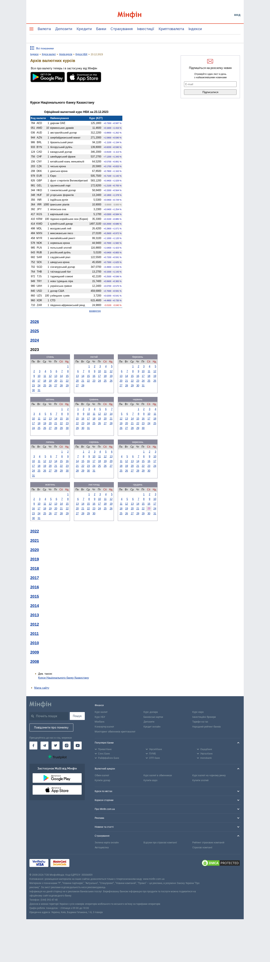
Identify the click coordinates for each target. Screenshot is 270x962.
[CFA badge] (80, 864)
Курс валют (101, 712)
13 (55, 376)
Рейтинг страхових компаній (208, 842)
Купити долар (102, 780)
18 (44, 380)
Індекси (195, 29)
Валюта (44, 29)
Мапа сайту (41, 687)
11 (44, 376)
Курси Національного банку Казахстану (63, 677)
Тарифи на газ (200, 721)
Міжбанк (99, 721)
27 (55, 385)
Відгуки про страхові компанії (160, 842)
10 (39, 376)
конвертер (95, 311)
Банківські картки (153, 717)
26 (50, 385)
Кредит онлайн (151, 726)
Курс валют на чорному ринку (209, 775)
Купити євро (150, 780)
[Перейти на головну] (135, 14)
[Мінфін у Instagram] (67, 745)
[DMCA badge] (221, 863)
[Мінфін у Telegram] (44, 745)
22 (67, 380)
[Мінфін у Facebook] (33, 745)
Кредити (84, 29)
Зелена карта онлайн (107, 842)
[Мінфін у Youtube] (78, 745)
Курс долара (150, 712)
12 (50, 376)
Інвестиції (145, 29)
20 (55, 380)
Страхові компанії (202, 847)
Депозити (63, 29)
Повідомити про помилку (51, 727)
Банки (101, 29)
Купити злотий (200, 780)
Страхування (121, 29)
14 (61, 376)
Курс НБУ (100, 717)
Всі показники (45, 48)
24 (39, 385)
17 (39, 380)
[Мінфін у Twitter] (55, 745)
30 (33, 390)
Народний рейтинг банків (206, 726)
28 (61, 385)
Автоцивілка (102, 847)
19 (50, 380)
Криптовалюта (171, 29)
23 (33, 385)
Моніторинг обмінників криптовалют (115, 731)
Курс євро (198, 712)
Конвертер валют (104, 726)
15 (67, 376)
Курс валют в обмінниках (157, 775)
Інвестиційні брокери (204, 717)
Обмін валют (102, 775)
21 (61, 380)
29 (67, 385)
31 (39, 390)
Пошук (77, 716)
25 (44, 385)
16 (33, 380)
